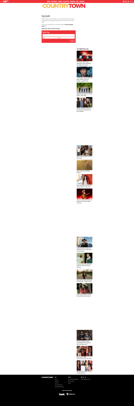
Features (54, 1)
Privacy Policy (57, 381)
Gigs (77, 1)
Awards (81, 1)
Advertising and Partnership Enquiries (73, 379)
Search (72, 41)
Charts (60, 1)
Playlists (66, 1)
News (48, 1)
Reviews (72, 1)
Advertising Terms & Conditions (59, 386)
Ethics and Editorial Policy (58, 384)
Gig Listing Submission (71, 381)
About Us (56, 379)
